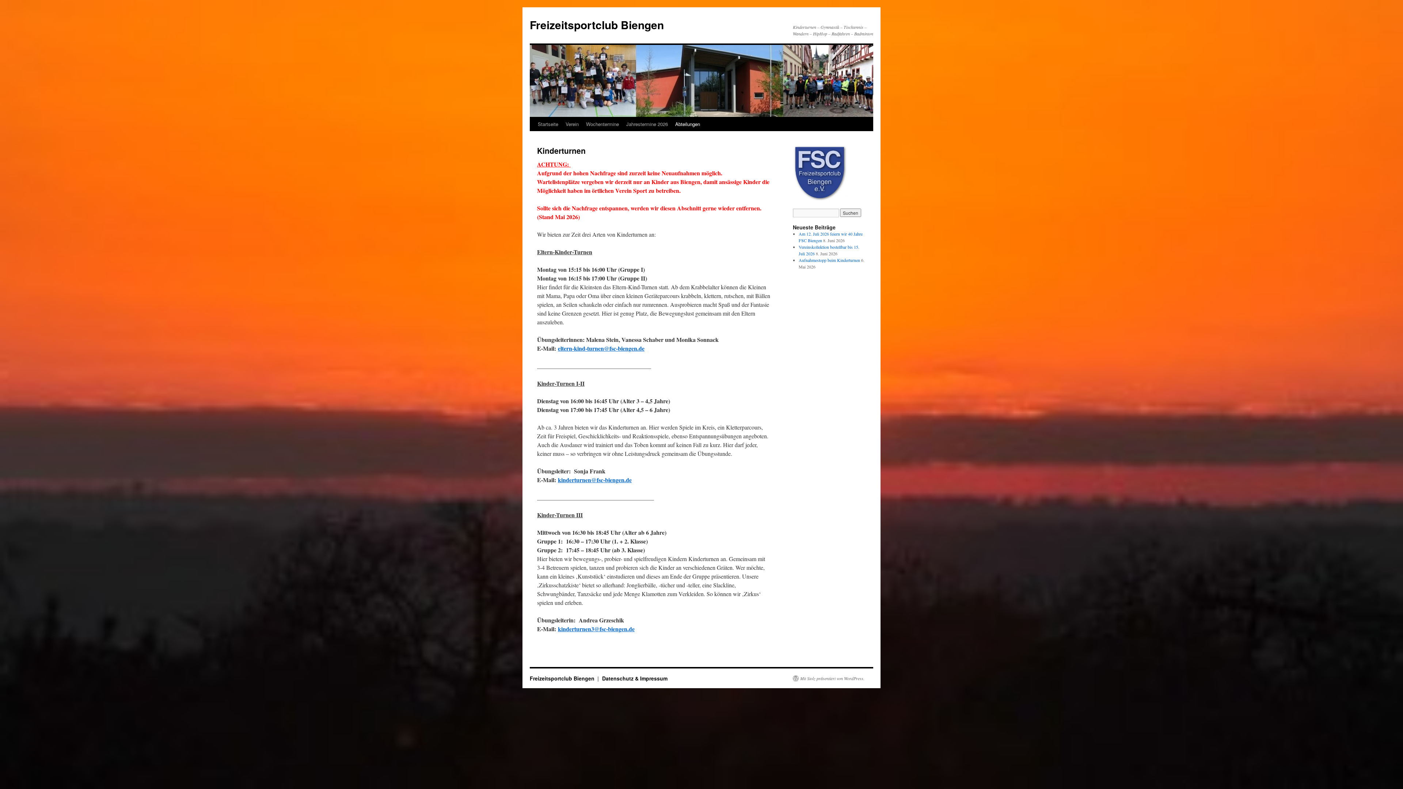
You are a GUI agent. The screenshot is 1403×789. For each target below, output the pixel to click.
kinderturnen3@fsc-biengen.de (596, 629)
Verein (572, 124)
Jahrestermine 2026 (647, 124)
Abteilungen (687, 124)
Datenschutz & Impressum (635, 678)
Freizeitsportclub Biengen (597, 25)
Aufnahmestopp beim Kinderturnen (829, 260)
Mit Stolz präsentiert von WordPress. (832, 678)
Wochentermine (602, 124)
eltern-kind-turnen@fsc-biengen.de (601, 348)
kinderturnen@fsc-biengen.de (595, 480)
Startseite (548, 124)
